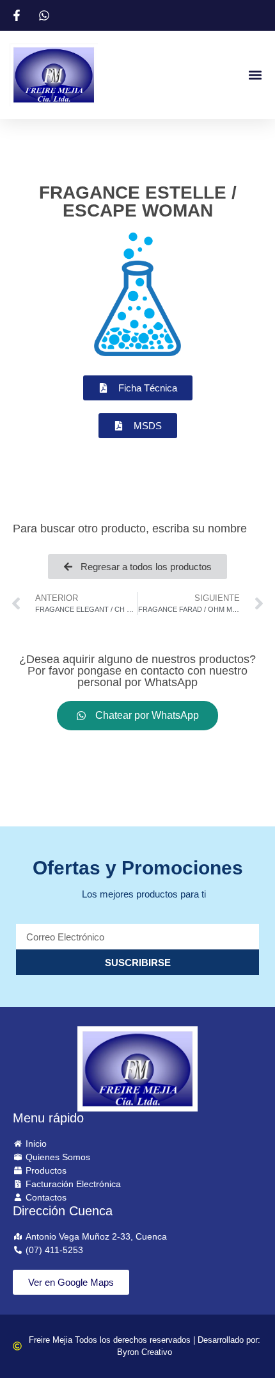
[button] (254, 74)
